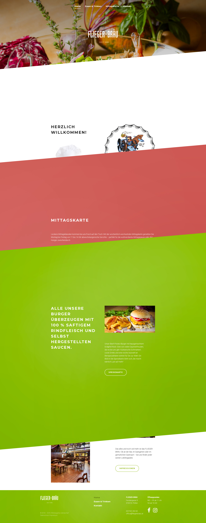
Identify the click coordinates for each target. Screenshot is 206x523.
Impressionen (127, 468)
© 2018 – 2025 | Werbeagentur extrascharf (54, 513)
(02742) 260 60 (132, 511)
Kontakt (127, 6)
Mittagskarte (112, 6)
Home (78, 6)
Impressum (54, 515)
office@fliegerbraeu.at (134, 514)
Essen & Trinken (93, 6)
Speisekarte (116, 372)
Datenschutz (44, 515)
